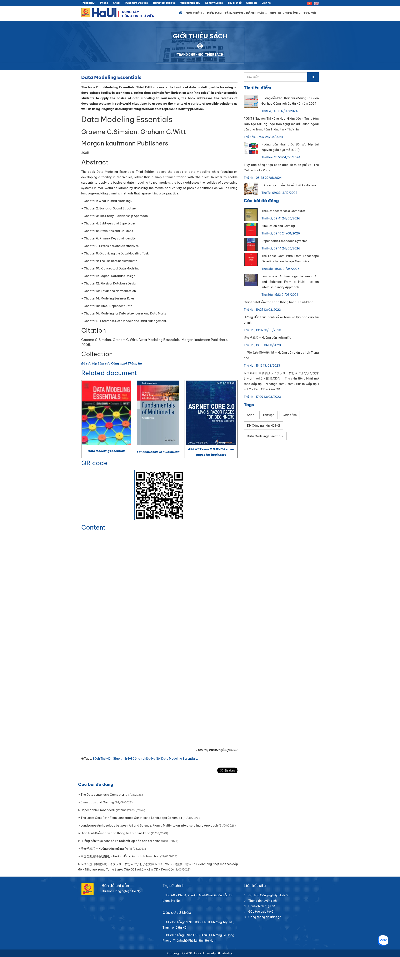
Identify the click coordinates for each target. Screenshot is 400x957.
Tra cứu (310, 13)
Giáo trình (120, 758)
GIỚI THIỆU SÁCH (210, 54)
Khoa (116, 2)
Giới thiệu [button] (194, 13)
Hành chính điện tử (261, 906)
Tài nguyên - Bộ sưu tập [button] (245, 13)
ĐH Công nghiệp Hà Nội (144, 758)
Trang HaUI (88, 2)
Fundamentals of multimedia (158, 452)
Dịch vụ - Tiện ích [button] (284, 13)
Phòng (104, 2)
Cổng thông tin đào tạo (264, 917)
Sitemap (251, 2)
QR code (94, 463)
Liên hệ (266, 2)
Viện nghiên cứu (190, 2)
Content (93, 527)
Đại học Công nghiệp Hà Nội (268, 895)
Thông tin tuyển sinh (262, 901)
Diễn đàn (214, 13)
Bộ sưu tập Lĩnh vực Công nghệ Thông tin (111, 363)
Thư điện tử (234, 2)
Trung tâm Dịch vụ (164, 2)
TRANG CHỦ (186, 54)
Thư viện (106, 758)
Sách (96, 758)
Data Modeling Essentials (106, 451)
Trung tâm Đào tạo (136, 2)
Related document (109, 373)
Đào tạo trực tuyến (261, 911)
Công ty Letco (214, 2)
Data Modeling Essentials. (179, 758)
